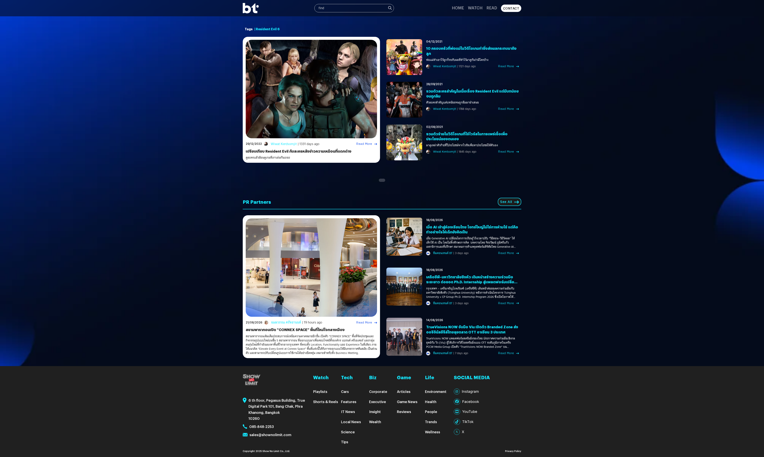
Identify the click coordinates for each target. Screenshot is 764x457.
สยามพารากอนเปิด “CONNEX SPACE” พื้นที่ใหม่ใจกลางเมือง (295, 329)
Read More (364, 143)
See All (506, 202)
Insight (375, 411)
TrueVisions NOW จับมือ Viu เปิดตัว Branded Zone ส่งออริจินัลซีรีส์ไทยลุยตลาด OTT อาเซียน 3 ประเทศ (472, 329)
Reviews (404, 411)
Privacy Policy (513, 451)
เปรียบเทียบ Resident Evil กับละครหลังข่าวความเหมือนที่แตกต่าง (298, 151)
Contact (511, 8)
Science (348, 431)
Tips (344, 441)
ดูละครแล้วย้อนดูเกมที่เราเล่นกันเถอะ (268, 158)
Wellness (432, 431)
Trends (431, 421)
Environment (435, 391)
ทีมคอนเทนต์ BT (442, 253)
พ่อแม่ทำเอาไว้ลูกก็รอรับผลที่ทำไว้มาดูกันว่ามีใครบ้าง (457, 60)
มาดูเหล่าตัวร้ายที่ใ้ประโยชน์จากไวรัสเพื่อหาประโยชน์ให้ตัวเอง (462, 145)
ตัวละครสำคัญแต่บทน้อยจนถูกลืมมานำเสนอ (452, 102)
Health (430, 401)
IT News (348, 411)
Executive (377, 401)
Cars (345, 391)
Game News (407, 401)
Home (458, 8)
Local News (351, 421)
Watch (475, 8)
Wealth (375, 421)
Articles (403, 391)
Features (348, 401)
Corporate (378, 391)
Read (491, 8)
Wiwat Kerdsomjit (284, 144)
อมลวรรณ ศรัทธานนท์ (286, 322)
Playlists (320, 391)
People (431, 411)
